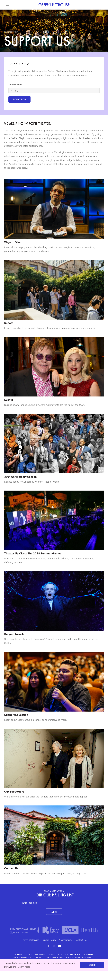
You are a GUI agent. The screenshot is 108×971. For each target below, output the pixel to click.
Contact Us (80, 939)
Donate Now (15, 84)
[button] (7, 5)
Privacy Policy (49, 939)
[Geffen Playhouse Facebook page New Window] (48, 946)
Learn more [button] (24, 966)
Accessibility (65, 939)
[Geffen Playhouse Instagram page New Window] (54, 946)
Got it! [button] (91, 965)
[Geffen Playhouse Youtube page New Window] (59, 946)
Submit (54, 911)
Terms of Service (30, 939)
